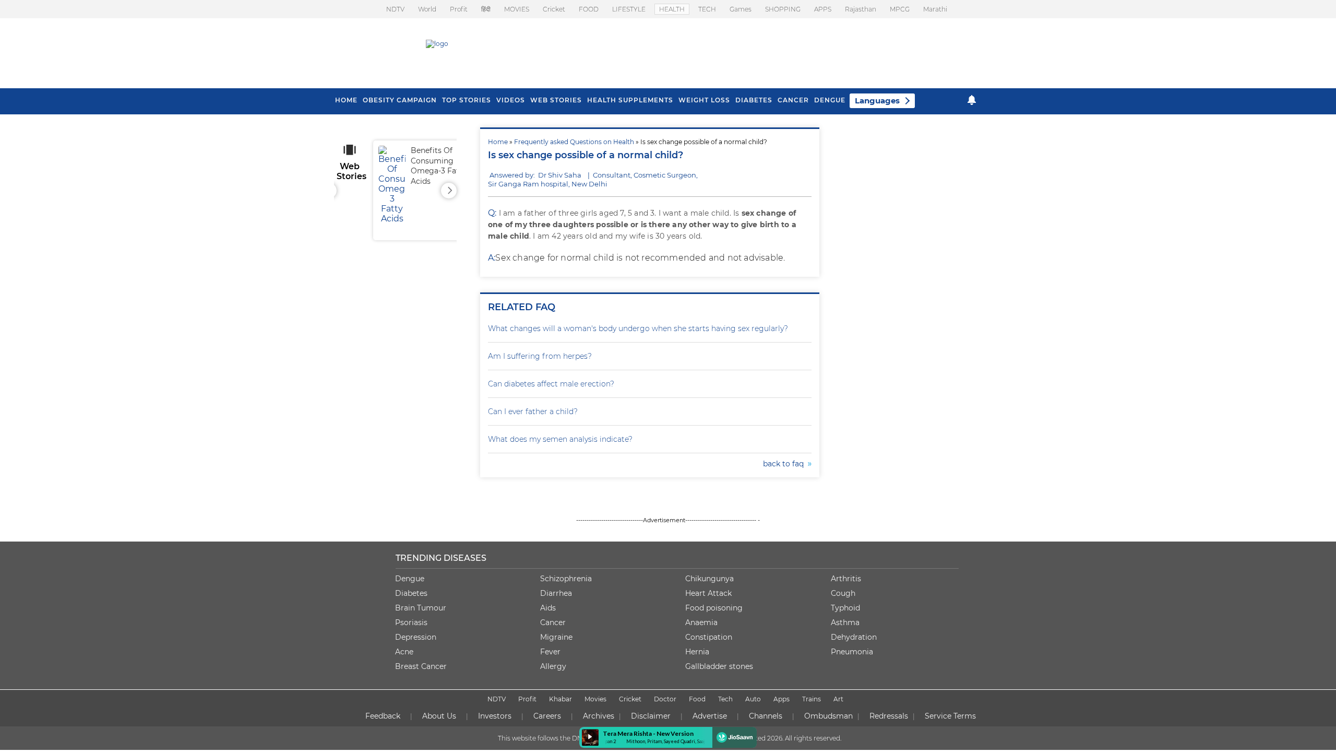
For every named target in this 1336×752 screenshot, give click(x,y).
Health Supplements (630, 100)
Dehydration (854, 637)
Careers (547, 716)
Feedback (382, 716)
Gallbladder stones (719, 666)
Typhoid (845, 608)
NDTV (395, 9)
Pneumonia (852, 651)
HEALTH (672, 9)
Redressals (888, 716)
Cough (843, 593)
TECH (707, 9)
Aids (548, 608)
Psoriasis (411, 622)
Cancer (793, 100)
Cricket (554, 9)
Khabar (560, 699)
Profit (459, 9)
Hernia (697, 651)
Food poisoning (714, 608)
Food (697, 699)
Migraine (556, 637)
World (427, 9)
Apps (781, 699)
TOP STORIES (466, 100)
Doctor (665, 699)
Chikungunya (709, 578)
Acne (404, 651)
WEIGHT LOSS (704, 100)
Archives (598, 716)
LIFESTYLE (629, 9)
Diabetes (411, 593)
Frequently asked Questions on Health (574, 142)
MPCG (900, 9)
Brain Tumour (420, 608)
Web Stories (556, 100)
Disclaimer (651, 716)
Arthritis (846, 578)
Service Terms (950, 716)
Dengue (829, 100)
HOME (346, 100)
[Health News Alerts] (972, 100)
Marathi (935, 9)
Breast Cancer (421, 666)
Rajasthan (860, 9)
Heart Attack (708, 593)
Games (741, 9)
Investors (494, 716)
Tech (725, 699)
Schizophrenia (566, 578)
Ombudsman (828, 716)
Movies (595, 699)
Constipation (708, 637)
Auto (753, 699)
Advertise (710, 716)
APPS (822, 9)
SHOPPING (783, 9)
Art (838, 699)
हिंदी (486, 9)
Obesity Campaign (400, 100)
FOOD (589, 9)
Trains (811, 699)
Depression (415, 637)
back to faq (785, 463)
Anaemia (701, 622)
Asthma (845, 622)
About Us (439, 716)
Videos (510, 100)
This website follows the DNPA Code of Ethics (567, 738)
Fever (550, 651)
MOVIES (516, 9)
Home (498, 142)
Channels (765, 716)
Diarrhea (556, 593)
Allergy (553, 666)
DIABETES (753, 100)
